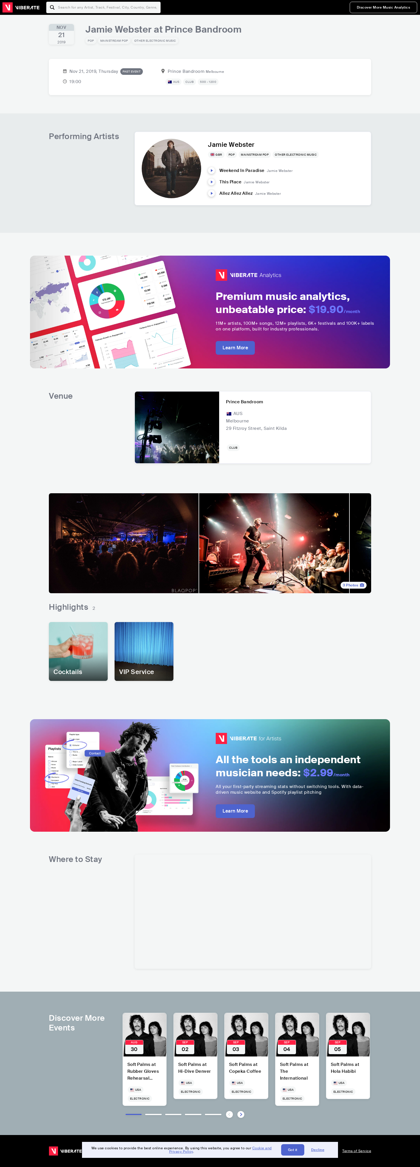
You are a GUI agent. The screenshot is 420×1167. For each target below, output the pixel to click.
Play (211, 170)
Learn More (235, 348)
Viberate (20, 7)
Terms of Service (356, 1151)
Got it (292, 1150)
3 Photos (350, 585)
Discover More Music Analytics (383, 7)
